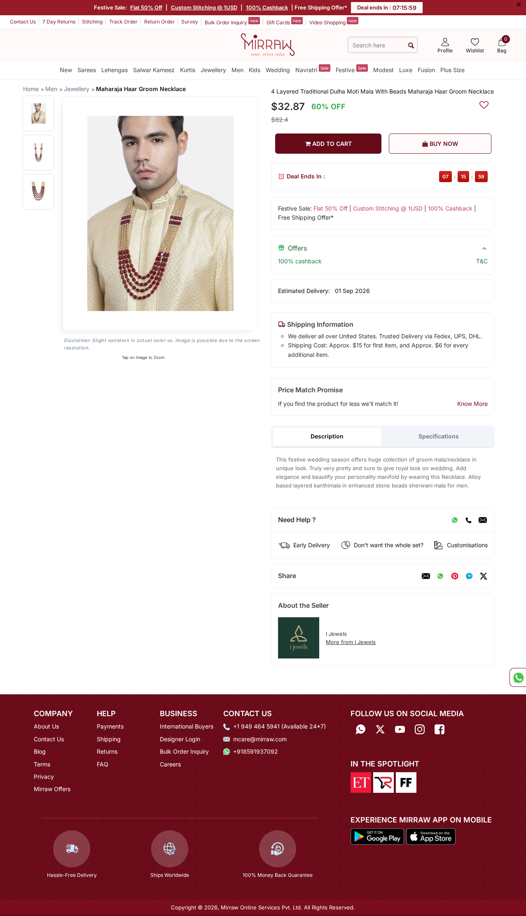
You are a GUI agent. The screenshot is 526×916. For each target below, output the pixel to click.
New (66, 69)
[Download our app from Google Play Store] (377, 836)
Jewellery (213, 69)
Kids (254, 69)
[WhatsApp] (455, 520)
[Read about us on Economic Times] (361, 782)
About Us (46, 726)
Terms (42, 764)
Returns (107, 751)
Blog (40, 751)
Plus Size (452, 69)
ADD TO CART (331, 143)
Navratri (312, 69)
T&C (482, 261)
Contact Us (23, 22)
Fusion (426, 69)
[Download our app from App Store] (430, 836)
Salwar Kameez (154, 69)
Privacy (44, 776)
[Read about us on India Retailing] (383, 782)
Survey (189, 22)
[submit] (411, 45)
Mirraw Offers (52, 788)
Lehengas (114, 69)
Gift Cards (284, 22)
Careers (170, 764)
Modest (383, 69)
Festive (351, 69)
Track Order (123, 22)
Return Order (159, 22)
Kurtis (187, 69)
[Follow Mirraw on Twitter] (380, 729)
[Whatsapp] (360, 729)
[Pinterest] (455, 576)
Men (237, 69)
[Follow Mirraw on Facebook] (439, 729)
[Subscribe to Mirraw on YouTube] (400, 729)
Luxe (405, 69)
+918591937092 (255, 751)
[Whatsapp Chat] (518, 677)
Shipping (109, 739)
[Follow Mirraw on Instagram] (420, 729)
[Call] (468, 520)
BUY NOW (443, 143)
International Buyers (186, 726)
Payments (110, 726)
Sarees (86, 69)
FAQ (102, 764)
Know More (472, 403)
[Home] (268, 44)
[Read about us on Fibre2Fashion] (406, 782)
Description (327, 436)
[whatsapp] (440, 576)
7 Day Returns (58, 22)
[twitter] (483, 576)
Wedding (278, 69)
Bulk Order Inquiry (231, 22)
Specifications (438, 436)
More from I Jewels (351, 642)
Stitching (92, 22)
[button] (38, 113)
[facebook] (469, 576)
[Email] (483, 520)
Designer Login (180, 739)
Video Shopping (333, 22)
